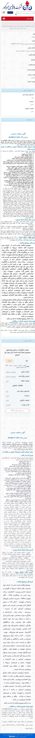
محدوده (31, 102)
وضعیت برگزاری (29, 108)
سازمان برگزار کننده (23, 376)
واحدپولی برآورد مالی (28, 95)
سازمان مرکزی (25, 372)
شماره (27, 366)
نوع (27, 361)
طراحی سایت (22, 737)
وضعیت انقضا (25, 381)
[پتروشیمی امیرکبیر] (17, 5)
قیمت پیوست (25, 405)
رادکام (17, 737)
